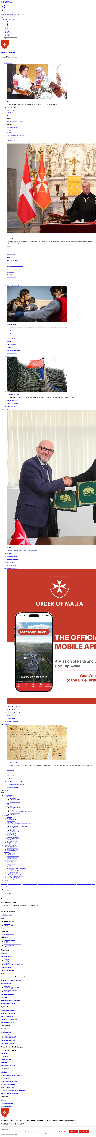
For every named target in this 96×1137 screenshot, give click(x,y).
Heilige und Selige (11, 140)
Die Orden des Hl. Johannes (12, 787)
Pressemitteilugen (6, 1059)
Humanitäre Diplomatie (13, 394)
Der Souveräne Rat (11, 819)
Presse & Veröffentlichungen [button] (12, 1047)
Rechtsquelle (10, 800)
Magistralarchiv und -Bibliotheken (14, 280)
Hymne (8, 257)
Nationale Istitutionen (12, 112)
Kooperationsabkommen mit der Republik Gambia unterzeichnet (22, 550)
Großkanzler (7, 961)
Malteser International (11, 344)
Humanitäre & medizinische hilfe (11, 980)
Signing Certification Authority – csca (18, 826)
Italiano (7, 14)
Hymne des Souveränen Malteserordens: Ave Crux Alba (20, 823)
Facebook (9, 890)
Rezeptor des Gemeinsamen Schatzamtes (13, 964)
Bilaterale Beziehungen (11, 400)
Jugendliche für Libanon (12, 353)
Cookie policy (14, 1134)
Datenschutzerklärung (7, 1103)
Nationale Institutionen (15, 799)
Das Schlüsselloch (11, 277)
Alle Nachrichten (11, 853)
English (2, 14)
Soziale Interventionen (12, 839)
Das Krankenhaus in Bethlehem (13, 350)
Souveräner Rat (10, 248)
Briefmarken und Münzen (12, 282)
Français (11, 14)
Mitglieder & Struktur (12, 796)
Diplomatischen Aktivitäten (10, 1036)
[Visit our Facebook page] (4, 5)
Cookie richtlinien (6, 1106)
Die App (9, 865)
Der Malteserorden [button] (8, 912)
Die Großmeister (10, 770)
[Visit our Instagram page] (4, 9)
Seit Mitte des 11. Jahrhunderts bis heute (16, 868)
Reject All (73, 1131)
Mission (8, 101)
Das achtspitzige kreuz (7, 1087)
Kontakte (6, 790)
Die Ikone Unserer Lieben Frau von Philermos (21, 811)
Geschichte (6, 724)
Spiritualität (9, 806)
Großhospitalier (7, 963)
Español (21, 14)
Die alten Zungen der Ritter (12, 772)
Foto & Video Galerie (11, 565)
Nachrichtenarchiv (11, 562)
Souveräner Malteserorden (7, 2)
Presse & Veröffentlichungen (10, 568)
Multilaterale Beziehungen (12, 403)
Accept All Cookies (84, 1131)
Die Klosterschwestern (12, 137)
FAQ (8, 115)
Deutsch (16, 14)
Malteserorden (8, 52)
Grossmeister (10, 235)
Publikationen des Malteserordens (14, 712)
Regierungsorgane (10, 251)
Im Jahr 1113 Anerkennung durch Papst (15, 781)
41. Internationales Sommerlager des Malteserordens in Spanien (62, 884)
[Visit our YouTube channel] (4, 7)
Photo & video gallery (7, 1043)
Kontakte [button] (4, 1097)
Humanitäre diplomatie (12, 846)
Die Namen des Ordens (11, 775)
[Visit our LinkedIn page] (4, 10)
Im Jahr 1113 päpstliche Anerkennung (15, 874)
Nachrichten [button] (5, 1026)
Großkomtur (6, 960)
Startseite (36, 905)
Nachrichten (6, 409)
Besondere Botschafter (11, 406)
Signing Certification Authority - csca (15, 266)
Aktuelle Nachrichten (11, 547)
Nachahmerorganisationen (12, 721)
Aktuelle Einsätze (10, 553)
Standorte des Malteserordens (13, 827)
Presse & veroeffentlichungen (11, 860)
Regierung (6, 142)
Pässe (8, 263)
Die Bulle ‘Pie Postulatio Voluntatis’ (15, 876)
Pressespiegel (10, 862)
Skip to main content (5, 1)
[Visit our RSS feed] (4, 11)
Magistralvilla (10, 274)
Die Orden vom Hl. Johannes (13, 877)
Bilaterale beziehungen (12, 848)
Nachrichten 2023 (6, 1032)
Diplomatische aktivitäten (8, 1010)
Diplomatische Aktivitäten (10, 356)
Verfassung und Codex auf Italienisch (15, 121)
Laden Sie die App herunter (14, 706)
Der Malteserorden (8, 63)
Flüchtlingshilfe (10, 330)
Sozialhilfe (9, 341)
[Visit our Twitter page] (4, 6)
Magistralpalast (10, 272)
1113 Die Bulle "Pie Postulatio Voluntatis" (15, 784)
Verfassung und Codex (15, 802)
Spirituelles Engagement (12, 127)
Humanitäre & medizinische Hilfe (12, 285)
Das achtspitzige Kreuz (11, 778)
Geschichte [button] (5, 1069)
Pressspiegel (9, 715)
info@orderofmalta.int (16, 1124)
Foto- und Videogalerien (8, 1040)
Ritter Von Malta (10, 110)
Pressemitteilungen (11, 718)
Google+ (9, 893)
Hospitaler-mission (6, 983)
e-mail (8, 894)
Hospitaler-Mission (11, 324)
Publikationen (10, 861)
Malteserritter (13, 798)
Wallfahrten (9, 132)
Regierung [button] (5, 950)
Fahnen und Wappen (11, 254)
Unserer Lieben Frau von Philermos (15, 135)
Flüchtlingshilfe (10, 834)
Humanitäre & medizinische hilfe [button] (13, 977)
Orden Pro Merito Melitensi (12, 260)
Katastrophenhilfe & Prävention (13, 333)
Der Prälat (9, 130)
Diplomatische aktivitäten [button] (10, 1007)
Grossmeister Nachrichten (12, 559)
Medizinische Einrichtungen (12, 338)
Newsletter (4, 1062)
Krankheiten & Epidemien (12, 335)
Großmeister (9, 817)
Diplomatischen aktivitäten (13, 857)
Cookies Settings (62, 1131)
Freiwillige (9, 347)
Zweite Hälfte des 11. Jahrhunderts (15, 762)
